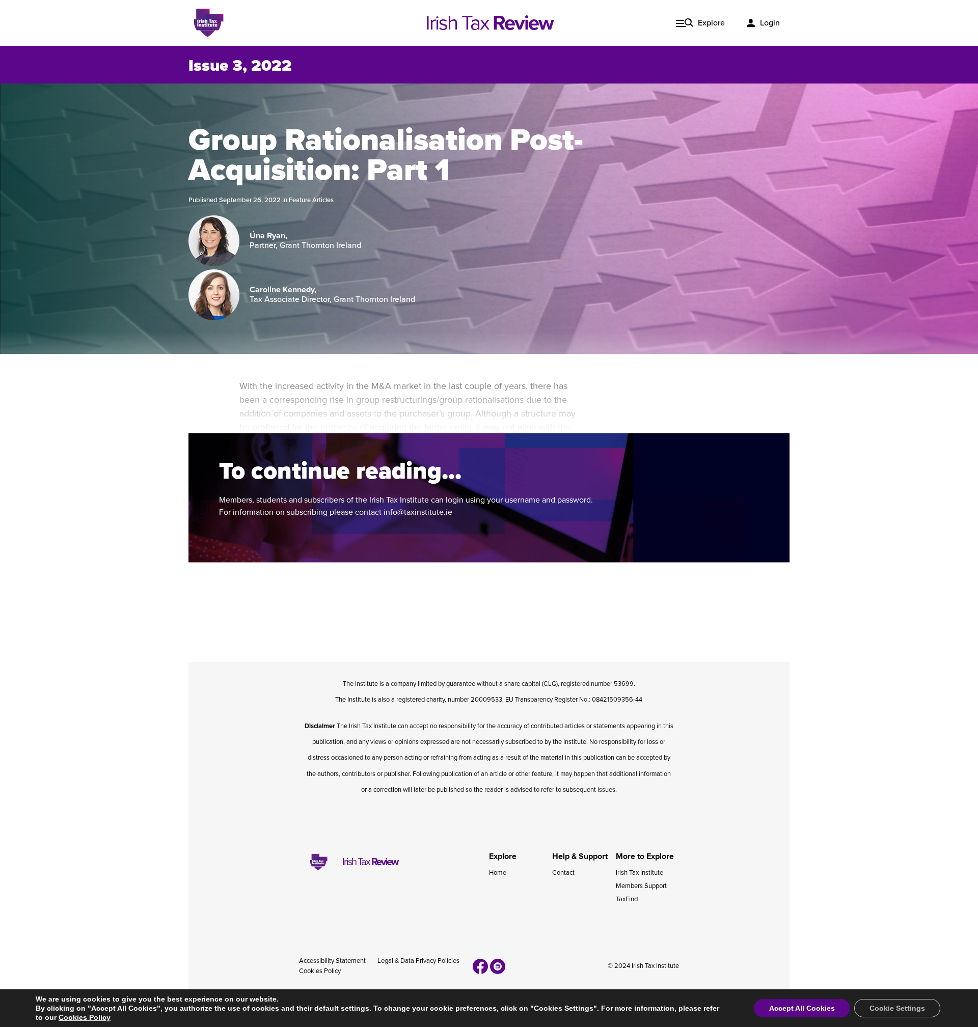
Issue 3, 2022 (240, 65)
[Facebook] (480, 966)
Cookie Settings (897, 1008)
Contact (563, 873)
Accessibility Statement (332, 961)
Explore (711, 23)
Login (770, 23)
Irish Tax (489, 23)
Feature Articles (311, 200)
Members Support (641, 886)
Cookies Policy (320, 971)
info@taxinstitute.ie (418, 512)
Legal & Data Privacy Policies (418, 961)
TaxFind (627, 899)
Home (497, 873)
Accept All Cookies (802, 1008)
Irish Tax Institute (639, 873)
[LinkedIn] (497, 966)
